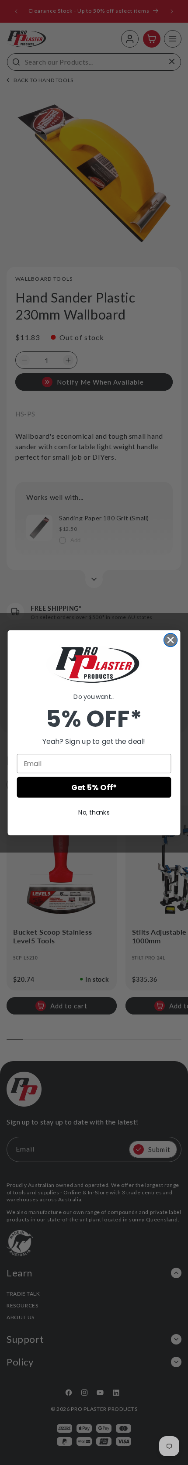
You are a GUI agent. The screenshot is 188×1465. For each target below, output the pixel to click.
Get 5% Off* (94, 787)
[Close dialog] (171, 640)
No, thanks (94, 812)
